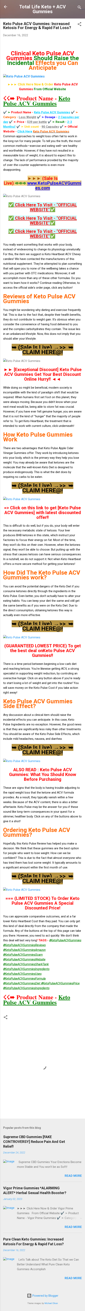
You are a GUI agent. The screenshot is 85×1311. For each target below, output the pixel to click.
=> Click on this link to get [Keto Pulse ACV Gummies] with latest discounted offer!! (42, 512)
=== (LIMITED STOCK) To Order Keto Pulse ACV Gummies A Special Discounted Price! (42, 903)
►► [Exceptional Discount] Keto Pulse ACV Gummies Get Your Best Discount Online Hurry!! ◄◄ (43, 374)
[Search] (79, 8)
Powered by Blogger (45, 1295)
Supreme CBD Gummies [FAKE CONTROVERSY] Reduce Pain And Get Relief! (34, 1141)
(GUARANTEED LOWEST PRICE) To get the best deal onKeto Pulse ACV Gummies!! (42, 650)
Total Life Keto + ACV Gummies (42, 9)
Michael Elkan (51, 1303)
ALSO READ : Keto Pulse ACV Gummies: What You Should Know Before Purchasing (42, 774)
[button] (79, 25)
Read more (73, 1176)
